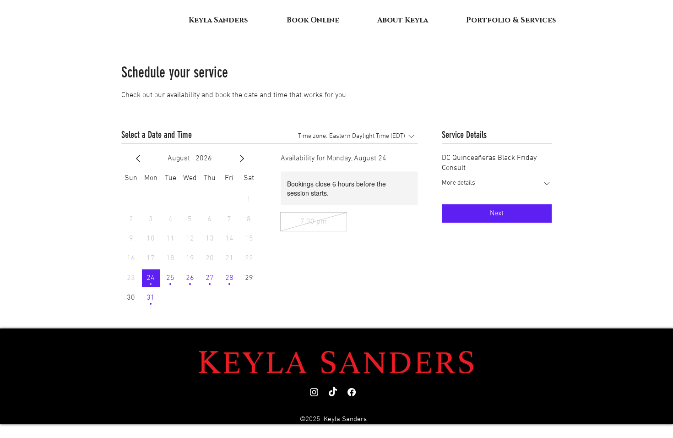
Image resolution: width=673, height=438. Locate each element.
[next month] (241, 158)
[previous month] (138, 158)
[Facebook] (351, 392)
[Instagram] (314, 392)
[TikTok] (332, 392)
